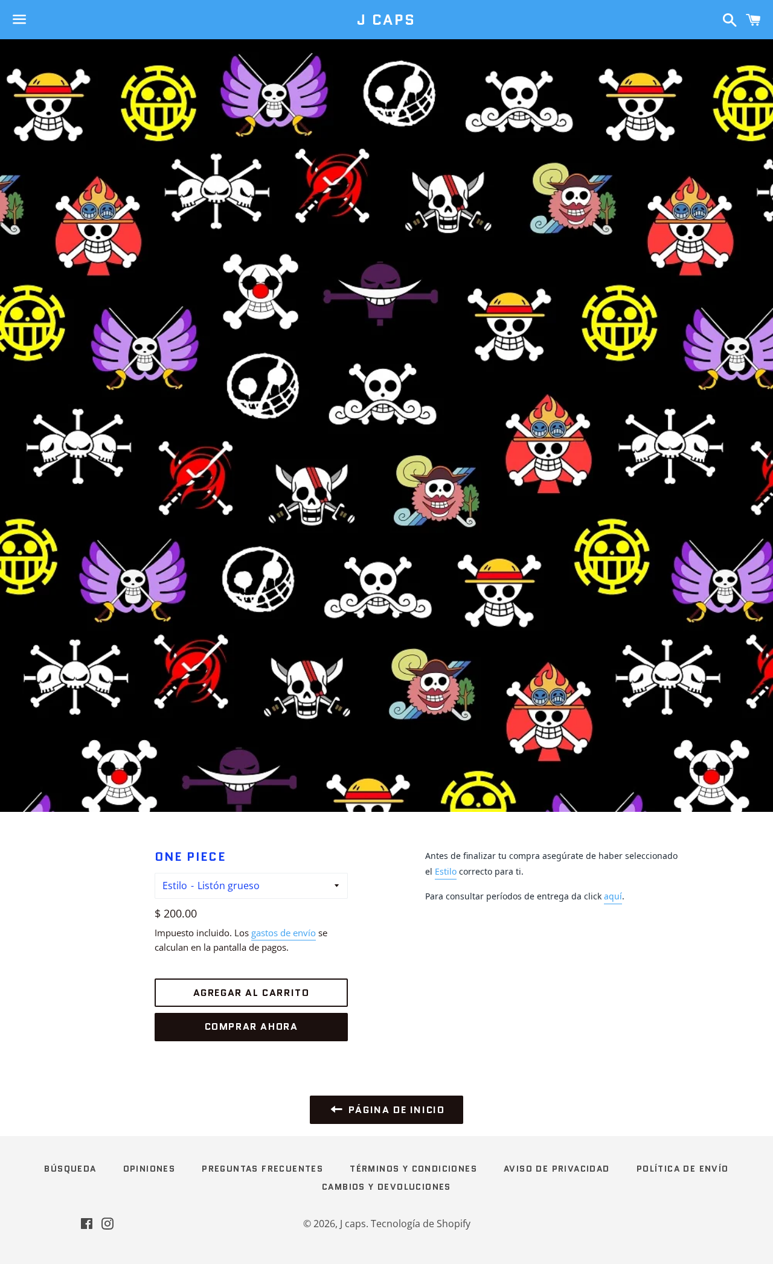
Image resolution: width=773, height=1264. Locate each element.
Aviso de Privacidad (557, 1169)
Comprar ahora (251, 1026)
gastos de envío (283, 933)
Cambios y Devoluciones (386, 1187)
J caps (386, 20)
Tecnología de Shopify (420, 1223)
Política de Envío (683, 1169)
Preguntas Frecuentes (262, 1169)
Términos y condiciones (413, 1169)
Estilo (174, 885)
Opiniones (149, 1169)
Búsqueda (70, 1169)
